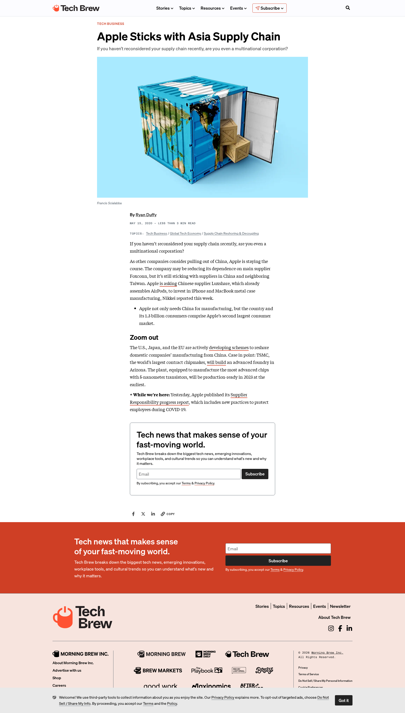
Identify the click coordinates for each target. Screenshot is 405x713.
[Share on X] (143, 513)
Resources (211, 8)
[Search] (347, 8)
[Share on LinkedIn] (153, 513)
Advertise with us (66, 670)
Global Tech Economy (185, 233)
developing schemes (229, 347)
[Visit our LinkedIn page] (349, 628)
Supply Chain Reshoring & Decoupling (231, 233)
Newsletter (340, 606)
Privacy (303, 667)
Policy (172, 703)
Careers (59, 685)
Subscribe (255, 473)
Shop (56, 677)
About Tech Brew (334, 617)
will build (216, 362)
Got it (344, 700)
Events (236, 8)
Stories (163, 8)
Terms (148, 703)
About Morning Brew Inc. (73, 662)
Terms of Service (308, 674)
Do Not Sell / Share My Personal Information (325, 680)
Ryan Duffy (146, 214)
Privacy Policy (222, 697)
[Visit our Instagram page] (331, 628)
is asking (168, 283)
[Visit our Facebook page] (340, 628)
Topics (185, 8)
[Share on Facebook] (133, 513)
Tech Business (156, 233)
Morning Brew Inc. (327, 652)
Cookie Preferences (310, 687)
